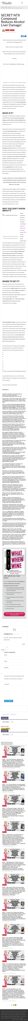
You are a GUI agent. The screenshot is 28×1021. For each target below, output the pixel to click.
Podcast (4, 744)
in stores (17, 310)
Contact (25, 1007)
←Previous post (5, 702)
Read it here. (7, 337)
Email (5, 649)
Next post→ (14, 702)
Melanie (21, 1007)
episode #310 (11, 359)
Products (12, 30)
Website (6, 655)
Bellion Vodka (14, 288)
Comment (6, 672)
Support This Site (5, 714)
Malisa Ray (12, 756)
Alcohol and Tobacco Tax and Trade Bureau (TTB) (23, 228)
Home (14, 1007)
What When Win (12, 569)
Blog (17, 1007)
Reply (23, 631)
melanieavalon (8, 32)
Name (5, 642)
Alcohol (7, 30)
